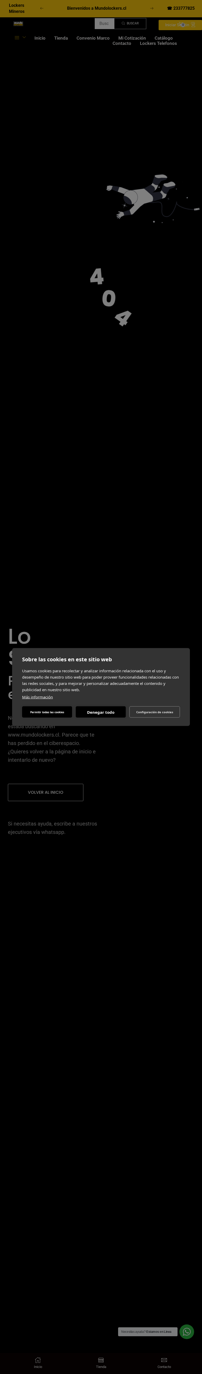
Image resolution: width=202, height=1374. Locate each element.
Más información (37, 697)
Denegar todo (100, 712)
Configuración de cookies (154, 712)
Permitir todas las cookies (47, 712)
